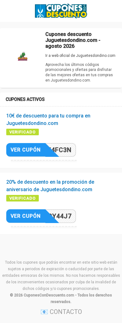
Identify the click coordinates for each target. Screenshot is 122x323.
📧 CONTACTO (61, 312)
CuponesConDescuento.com (49, 295)
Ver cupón (26, 150)
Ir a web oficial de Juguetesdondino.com (80, 55)
